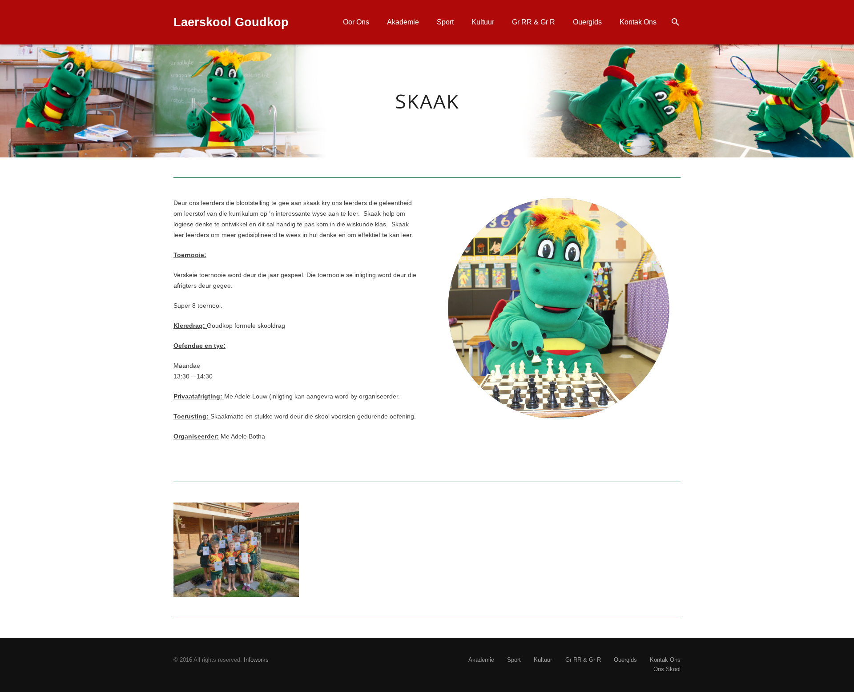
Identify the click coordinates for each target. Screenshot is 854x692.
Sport (514, 660)
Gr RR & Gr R (583, 660)
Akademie (481, 660)
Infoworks (256, 660)
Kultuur (543, 660)
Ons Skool (667, 669)
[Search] (675, 22)
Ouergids (625, 660)
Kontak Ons (665, 660)
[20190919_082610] (236, 550)
